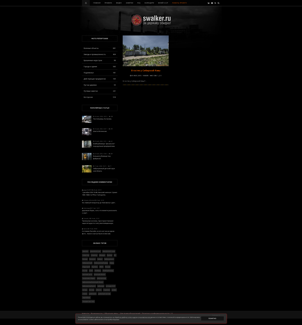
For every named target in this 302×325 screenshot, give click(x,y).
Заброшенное (109, 259)
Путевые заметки (100, 91)
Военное (92, 259)
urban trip (86, 255)
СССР (91, 270)
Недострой (86, 267)
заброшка (101, 286)
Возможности (97, 313)
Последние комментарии (99, 182)
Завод (112, 263)
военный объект (99, 274)
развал (114, 290)
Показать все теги (88, 301)
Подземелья (100, 73)
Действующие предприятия (100, 79)
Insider (145, 76)
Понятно (212, 318)
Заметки (129, 3)
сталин (85, 294)
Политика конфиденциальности (156, 313)
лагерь (85, 290)
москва (91, 290)
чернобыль (86, 297)
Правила (108, 3)
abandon (85, 251)
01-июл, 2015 (136, 76)
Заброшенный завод (101, 263)
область (98, 290)
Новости (85, 313)
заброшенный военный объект (93, 282)
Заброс (100, 259)
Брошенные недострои (100, 60)
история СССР (110, 286)
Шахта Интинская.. (100, 131)
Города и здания (100, 66)
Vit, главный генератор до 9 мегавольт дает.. (99, 203)
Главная (97, 3)
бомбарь (98, 270)
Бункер (109, 255)
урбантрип (92, 294)
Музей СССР (163, 3)
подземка (107, 290)
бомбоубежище (108, 270)
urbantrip (94, 255)
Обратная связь (111, 313)
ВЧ (115, 255)
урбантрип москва (104, 294)
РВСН (101, 267)
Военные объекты (100, 48)
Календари (149, 3)
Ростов (85, 270)
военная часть (87, 274)
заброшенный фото (89, 286)
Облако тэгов (99, 243)
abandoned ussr (95, 251)
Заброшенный (87, 263)
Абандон (102, 255)
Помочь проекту (179, 3)
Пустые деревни (100, 85)
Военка (85, 259)
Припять (94, 267)
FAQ (139, 3)
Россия (107, 267)
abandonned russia (109, 251)
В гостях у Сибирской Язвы (145, 70)
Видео (119, 3)
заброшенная (101, 278)
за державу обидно (89, 278)
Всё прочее (100, 97)
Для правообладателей (130, 313)
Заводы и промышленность (100, 54)
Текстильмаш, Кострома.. (102, 119)
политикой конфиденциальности (178, 317)
